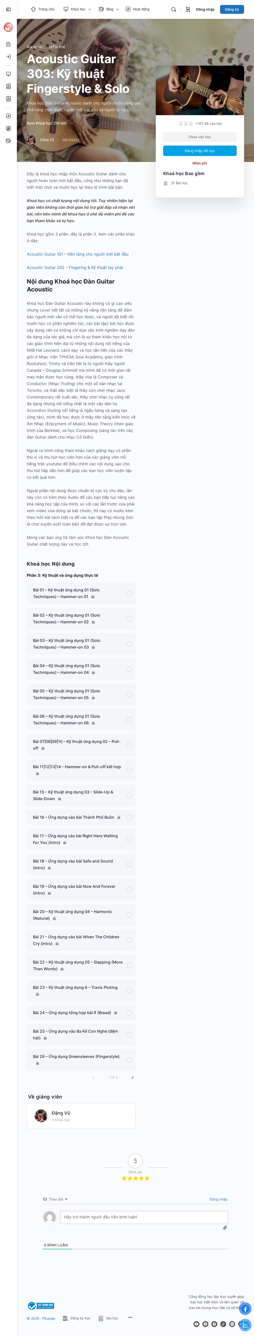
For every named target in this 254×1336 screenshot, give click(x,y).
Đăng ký (232, 9)
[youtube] (196, 1324)
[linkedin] (232, 1324)
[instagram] (214, 1324)
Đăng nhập (205, 9)
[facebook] (205, 1324)
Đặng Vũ (61, 1113)
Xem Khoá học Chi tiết (47, 123)
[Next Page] (132, 1077)
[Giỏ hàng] (188, 9)
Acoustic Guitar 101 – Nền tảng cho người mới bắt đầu (77, 254)
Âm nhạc (36, 47)
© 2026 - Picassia (41, 1318)
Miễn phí (57, 47)
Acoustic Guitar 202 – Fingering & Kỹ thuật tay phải (75, 267)
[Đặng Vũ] (40, 1115)
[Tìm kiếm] (174, 9)
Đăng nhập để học (200, 151)
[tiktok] (223, 1324)
